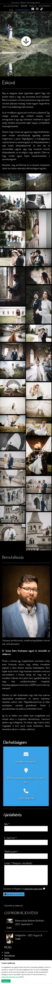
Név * (7, 824)
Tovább (9, 927)
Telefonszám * (11, 851)
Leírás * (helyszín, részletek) (18, 863)
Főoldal (6, 952)
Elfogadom (6, 981)
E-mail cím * (10, 837)
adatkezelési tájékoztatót (33, 888)
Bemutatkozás (9, 955)
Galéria (6, 958)
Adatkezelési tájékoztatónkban (10, 977)
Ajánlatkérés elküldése (14, 894)
